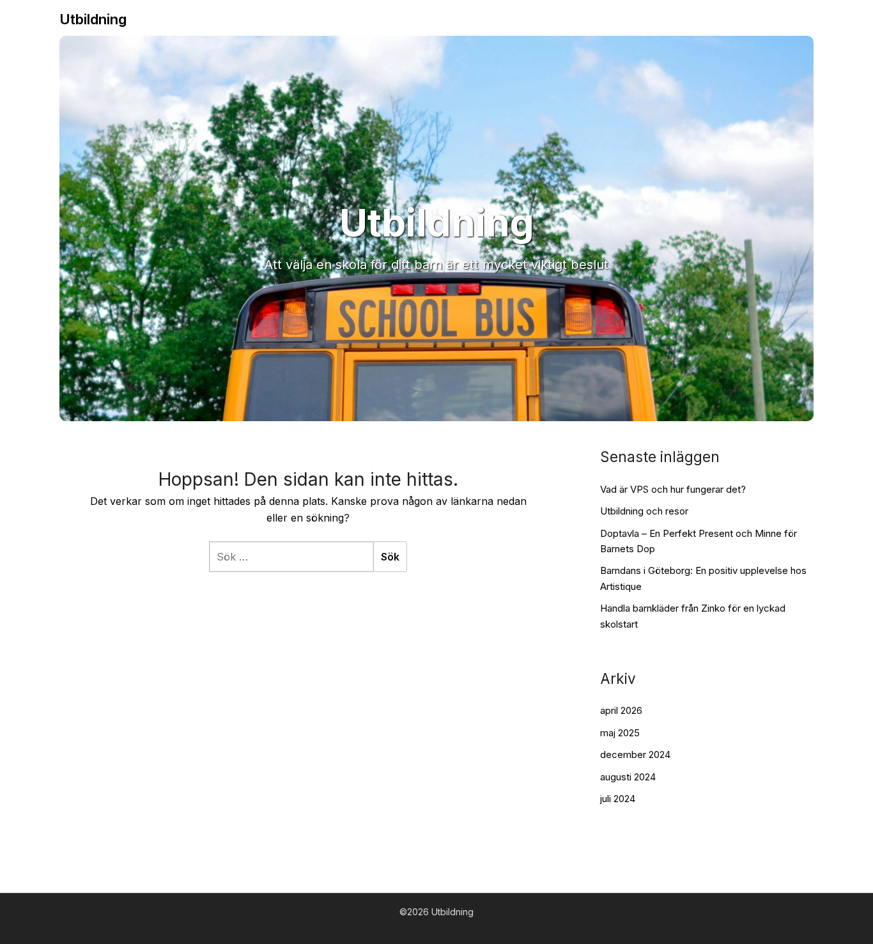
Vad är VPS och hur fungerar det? (673, 489)
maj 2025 (620, 733)
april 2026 (621, 710)
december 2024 (635, 754)
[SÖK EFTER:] (291, 556)
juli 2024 (617, 799)
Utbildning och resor (644, 511)
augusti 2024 (628, 777)
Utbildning (93, 19)
